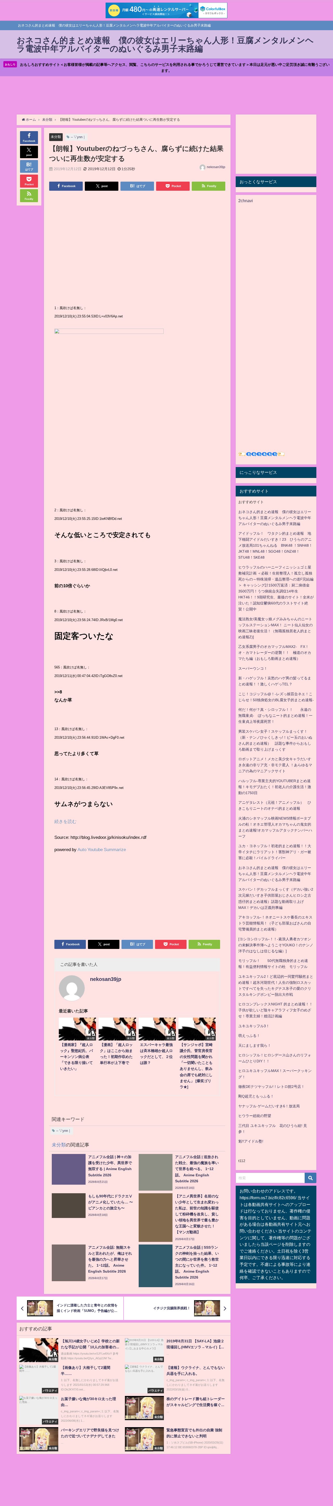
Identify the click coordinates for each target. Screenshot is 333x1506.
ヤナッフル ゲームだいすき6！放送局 (269, 1106)
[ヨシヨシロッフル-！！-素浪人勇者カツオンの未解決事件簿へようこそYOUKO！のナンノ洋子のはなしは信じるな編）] (275, 945)
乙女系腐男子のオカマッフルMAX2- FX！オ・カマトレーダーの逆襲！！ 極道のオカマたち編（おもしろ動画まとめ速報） (274, 652)
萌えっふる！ (249, 1035)
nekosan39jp (216, 167)
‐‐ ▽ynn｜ (78, 137)
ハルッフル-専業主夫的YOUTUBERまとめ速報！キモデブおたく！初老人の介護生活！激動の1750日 (274, 787)
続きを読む (65, 821)
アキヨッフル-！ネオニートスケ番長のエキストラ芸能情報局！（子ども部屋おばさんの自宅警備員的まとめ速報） (275, 923)
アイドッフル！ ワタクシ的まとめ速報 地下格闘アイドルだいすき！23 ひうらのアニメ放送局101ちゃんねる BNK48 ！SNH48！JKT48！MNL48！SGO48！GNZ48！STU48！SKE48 (275, 545)
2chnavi (245, 201)
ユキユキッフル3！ (254, 1026)
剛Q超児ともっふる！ (256, 1096)
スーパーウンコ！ (252, 668)
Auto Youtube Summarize (102, 849)
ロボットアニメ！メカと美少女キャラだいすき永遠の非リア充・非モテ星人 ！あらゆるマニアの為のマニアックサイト (275, 765)
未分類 (56, 136)
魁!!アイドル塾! (250, 1141)
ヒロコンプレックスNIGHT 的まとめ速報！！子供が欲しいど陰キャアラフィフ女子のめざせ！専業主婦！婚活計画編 (275, 1010)
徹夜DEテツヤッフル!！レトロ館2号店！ (271, 1086)
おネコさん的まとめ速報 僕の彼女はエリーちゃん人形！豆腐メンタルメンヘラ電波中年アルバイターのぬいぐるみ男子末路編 (274, 518)
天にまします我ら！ (254, 1045)
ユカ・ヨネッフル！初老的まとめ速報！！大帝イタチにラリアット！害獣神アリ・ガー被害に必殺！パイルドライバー (274, 852)
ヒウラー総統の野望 (254, 1116)
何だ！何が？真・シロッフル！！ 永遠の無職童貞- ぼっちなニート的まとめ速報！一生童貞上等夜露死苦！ (275, 715)
